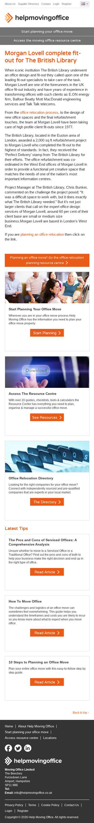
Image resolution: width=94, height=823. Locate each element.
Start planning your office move (47, 31)
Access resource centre (21, 738)
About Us (10, 3)
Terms (32, 805)
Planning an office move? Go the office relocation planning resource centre (47, 260)
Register (67, 3)
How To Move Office (25, 601)
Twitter (18, 748)
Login (56, 3)
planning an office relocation (42, 234)
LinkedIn (27, 748)
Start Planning (45, 333)
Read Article (45, 572)
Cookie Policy (50, 805)
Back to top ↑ (81, 712)
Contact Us (71, 805)
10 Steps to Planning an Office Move (39, 662)
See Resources (45, 417)
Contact (46, 3)
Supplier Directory (28, 3)
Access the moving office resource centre (47, 40)
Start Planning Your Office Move (35, 309)
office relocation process (39, 112)
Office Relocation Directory (31, 478)
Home (9, 726)
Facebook (8, 748)
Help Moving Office (37, 19)
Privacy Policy (14, 805)
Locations (50, 738)
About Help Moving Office (36, 726)
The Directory (45, 502)
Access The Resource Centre (32, 394)
